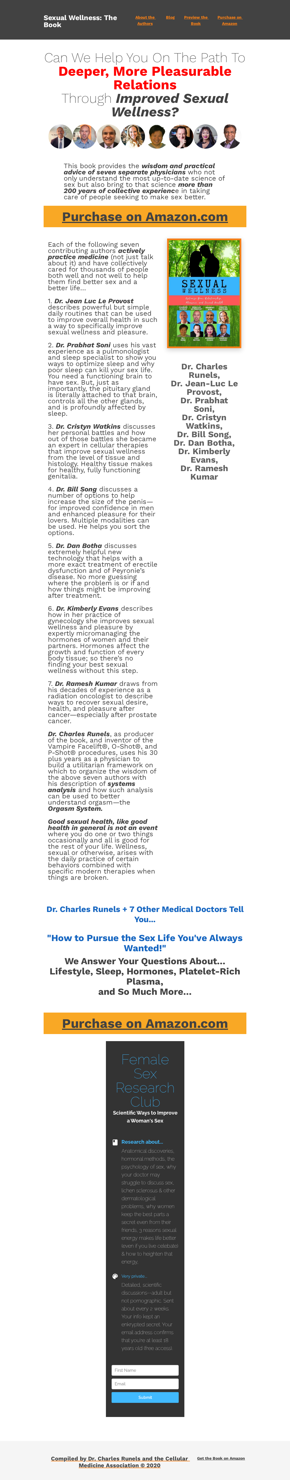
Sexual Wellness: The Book (81, 21)
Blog (170, 17)
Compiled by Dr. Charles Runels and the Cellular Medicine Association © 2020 (120, 1462)
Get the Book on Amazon (221, 1458)
